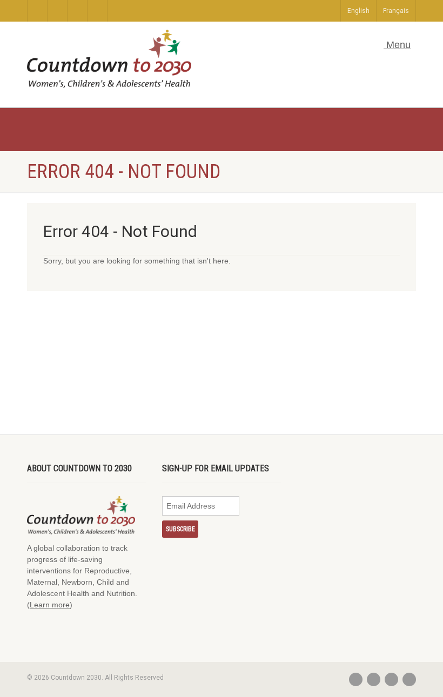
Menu (397, 44)
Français (396, 11)
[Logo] (109, 59)
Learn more (50, 604)
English (358, 11)
